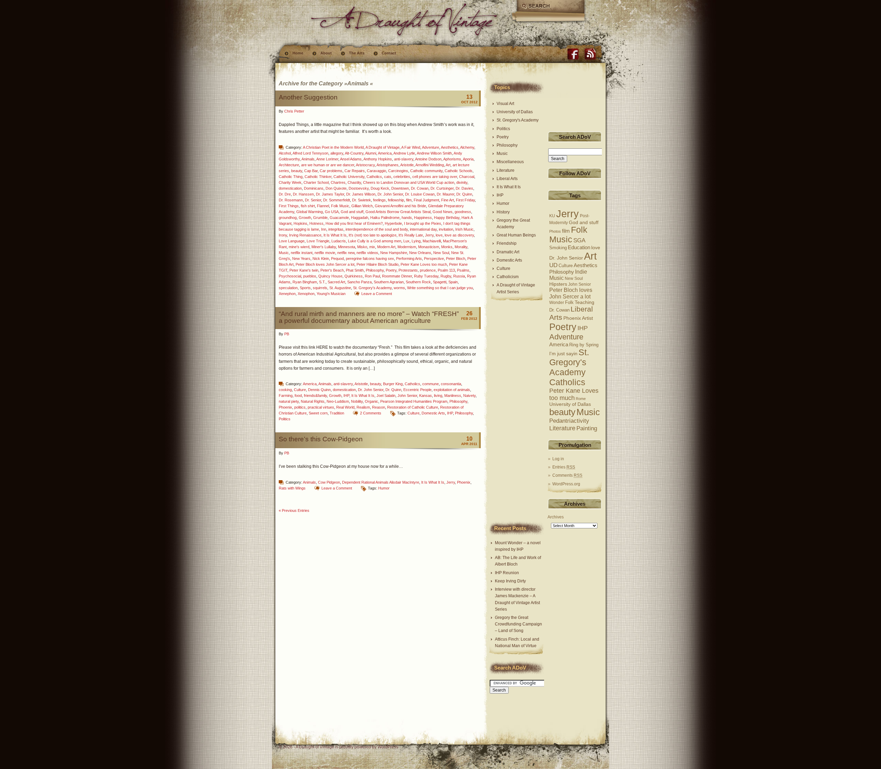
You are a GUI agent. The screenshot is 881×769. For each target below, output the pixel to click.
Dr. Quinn (464, 194)
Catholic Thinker (318, 177)
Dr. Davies (464, 188)
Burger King (393, 384)
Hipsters (558, 284)
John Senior (407, 395)
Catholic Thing (290, 177)
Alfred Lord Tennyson (310, 153)
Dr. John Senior (390, 194)
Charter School (316, 182)
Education (579, 247)
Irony (283, 235)
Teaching (584, 302)
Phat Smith (355, 270)
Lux (406, 241)
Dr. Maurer (445, 194)
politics (300, 407)
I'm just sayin (563, 353)
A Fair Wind (410, 147)
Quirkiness (353, 276)
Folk (569, 302)
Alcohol (285, 153)
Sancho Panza (359, 282)
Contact (389, 53)
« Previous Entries (294, 510)
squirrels (320, 288)
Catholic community (426, 171)
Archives (556, 517)
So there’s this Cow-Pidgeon (321, 439)
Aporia (468, 159)
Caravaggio (376, 171)
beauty (296, 171)
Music (284, 253)
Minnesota (346, 247)
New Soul (441, 253)
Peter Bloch (455, 258)
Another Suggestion (308, 97)
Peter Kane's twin (303, 270)
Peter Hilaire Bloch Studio (378, 264)
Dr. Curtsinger (442, 188)
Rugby (445, 276)
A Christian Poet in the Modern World (333, 147)
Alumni (370, 153)
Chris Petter (294, 111)
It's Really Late (411, 235)
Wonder (556, 302)
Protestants (408, 270)
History (503, 212)
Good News (443, 212)
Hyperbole (393, 223)
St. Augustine (340, 288)
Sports (305, 288)
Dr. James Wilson (360, 194)
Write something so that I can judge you (440, 288)
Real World (345, 407)
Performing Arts (409, 258)
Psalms (463, 270)
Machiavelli (432, 241)
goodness (463, 212)
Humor (384, 488)
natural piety (289, 401)
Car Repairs (354, 171)
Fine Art (447, 200)
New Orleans (420, 253)
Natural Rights (313, 401)
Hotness (316, 223)
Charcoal (466, 177)
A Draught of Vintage (382, 147)
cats (387, 177)
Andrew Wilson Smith (434, 153)
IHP (346, 395)
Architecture (289, 165)
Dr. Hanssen (303, 194)
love (439, 235)
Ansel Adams (351, 159)
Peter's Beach (332, 270)
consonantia (451, 384)
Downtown (400, 188)
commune (430, 384)
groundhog (288, 217)
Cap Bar (311, 171)
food (298, 395)
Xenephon (287, 294)
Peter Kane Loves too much (424, 264)
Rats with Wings (292, 488)
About (326, 53)
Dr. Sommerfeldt (336, 200)
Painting (586, 428)
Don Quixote (336, 188)
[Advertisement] (510, 411)
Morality (461, 247)
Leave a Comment (376, 294)
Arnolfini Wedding (429, 165)
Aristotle (407, 165)
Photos (555, 231)
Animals (308, 159)
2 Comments (370, 413)
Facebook (573, 54)
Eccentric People (417, 390)
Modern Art (386, 247)
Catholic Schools (459, 171)
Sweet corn (318, 413)
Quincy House (330, 276)
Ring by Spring (583, 345)
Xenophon (306, 294)
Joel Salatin (385, 395)
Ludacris (338, 241)
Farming (286, 395)
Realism (363, 407)
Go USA (332, 212)
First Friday (465, 200)
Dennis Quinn (319, 390)
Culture (300, 390)
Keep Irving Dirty (510, 581)
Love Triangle (318, 241)
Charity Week (290, 182)
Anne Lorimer (327, 159)
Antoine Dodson (428, 159)
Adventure (430, 147)
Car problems (331, 171)
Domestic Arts (433, 413)
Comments (567, 475)
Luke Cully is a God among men (374, 241)
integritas (335, 229)
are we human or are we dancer (327, 165)
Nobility (357, 401)
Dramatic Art (508, 252)
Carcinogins (398, 171)
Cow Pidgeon (329, 482)
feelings (379, 200)
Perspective (434, 258)
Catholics (374, 177)
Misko (362, 247)
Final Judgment (426, 200)
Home (298, 53)
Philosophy (375, 270)
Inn (323, 229)
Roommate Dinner (397, 276)
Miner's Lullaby (323, 247)
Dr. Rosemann (291, 200)
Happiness (423, 217)
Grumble (320, 217)
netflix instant (301, 253)
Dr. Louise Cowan (420, 194)
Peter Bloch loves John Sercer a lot (325, 264)
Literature (505, 170)
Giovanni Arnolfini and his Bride (400, 206)
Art (448, 165)
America (385, 153)
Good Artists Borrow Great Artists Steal (398, 212)
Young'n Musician (331, 294)
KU (552, 215)
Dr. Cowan (419, 188)
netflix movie (325, 253)
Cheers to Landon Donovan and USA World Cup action (408, 182)
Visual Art (505, 103)
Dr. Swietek (361, 200)
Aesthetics (449, 147)
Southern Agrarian (389, 282)
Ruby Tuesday (426, 276)
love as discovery (459, 235)
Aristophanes (387, 165)
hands (407, 217)
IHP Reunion (507, 572)
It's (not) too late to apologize (372, 235)
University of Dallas (515, 111)
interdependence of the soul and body (377, 229)
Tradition (337, 413)
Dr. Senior (313, 200)
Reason (378, 407)
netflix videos (367, 253)
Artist (587, 318)
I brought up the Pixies (422, 223)
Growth (305, 217)
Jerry (429, 235)
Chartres (338, 182)
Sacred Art (336, 282)
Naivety (469, 395)
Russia (459, 276)
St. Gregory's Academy (372, 288)
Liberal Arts (507, 178)
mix (372, 247)
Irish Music (464, 229)
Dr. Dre (285, 194)
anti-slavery (403, 159)
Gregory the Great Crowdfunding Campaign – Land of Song (518, 624)
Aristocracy (365, 165)
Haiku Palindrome (385, 217)
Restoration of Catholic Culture (412, 407)
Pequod (337, 258)
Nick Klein (320, 258)
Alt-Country (354, 153)
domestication (290, 188)
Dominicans (313, 188)
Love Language (292, 241)
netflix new (345, 253)
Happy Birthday (446, 217)
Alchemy (467, 147)
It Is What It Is (335, 235)
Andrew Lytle (404, 153)
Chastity (354, 182)
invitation (446, 229)
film (409, 200)
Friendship (507, 243)
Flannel (323, 206)
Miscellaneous (510, 161)
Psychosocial (290, 276)
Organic (371, 401)
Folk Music (340, 206)
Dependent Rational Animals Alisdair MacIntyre (380, 482)
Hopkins (300, 223)
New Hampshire (393, 253)
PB (286, 334)
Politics (284, 419)
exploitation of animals (452, 390)
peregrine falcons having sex (370, 258)
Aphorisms (452, 159)
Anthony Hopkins (377, 159)
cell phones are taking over (434, 177)
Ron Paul (372, 276)
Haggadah (359, 217)
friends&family (315, 395)
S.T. (322, 282)
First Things (289, 206)
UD (553, 265)
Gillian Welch (362, 206)
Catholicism (508, 276)
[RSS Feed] (590, 54)
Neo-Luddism (338, 401)
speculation (288, 288)
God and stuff (352, 212)
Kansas (425, 395)
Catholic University (348, 177)
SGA (579, 240)
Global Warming (309, 212)
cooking (285, 390)
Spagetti (439, 282)
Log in (558, 458)
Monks (447, 247)
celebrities (401, 177)
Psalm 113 (446, 270)
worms (399, 288)
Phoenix (285, 407)
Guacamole (339, 217)
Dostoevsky (359, 188)
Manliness (452, 395)
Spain (453, 282)
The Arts (356, 53)
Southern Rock (418, 282)
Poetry (391, 270)
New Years (301, 258)
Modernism (406, 247)
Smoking (558, 247)
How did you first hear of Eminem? (354, 223)
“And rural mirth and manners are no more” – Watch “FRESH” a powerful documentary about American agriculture (369, 317)
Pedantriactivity (569, 421)
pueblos (309, 276)
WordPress (388, 747)
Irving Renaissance (305, 235)
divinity (461, 182)
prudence (428, 270)
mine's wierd (299, 247)
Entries (563, 467)
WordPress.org (566, 484)
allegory (336, 153)
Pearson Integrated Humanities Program (413, 401)
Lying (416, 241)
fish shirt (308, 206)
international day (423, 229)
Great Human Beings (516, 235)
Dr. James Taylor (330, 194)
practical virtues (321, 407)
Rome (581, 399)
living (438, 395)
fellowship (396, 200)
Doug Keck (380, 188)
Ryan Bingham (305, 282)
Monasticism (428, 247)
